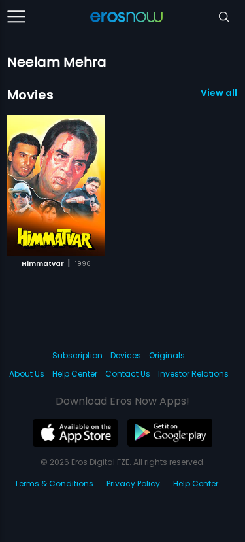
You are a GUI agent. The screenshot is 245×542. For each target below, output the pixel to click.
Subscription (77, 355)
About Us (26, 373)
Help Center (74, 373)
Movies (30, 95)
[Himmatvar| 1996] (56, 185)
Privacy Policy (133, 483)
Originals (167, 355)
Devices (125, 355)
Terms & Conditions (53, 483)
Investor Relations (193, 373)
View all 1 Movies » (219, 92)
